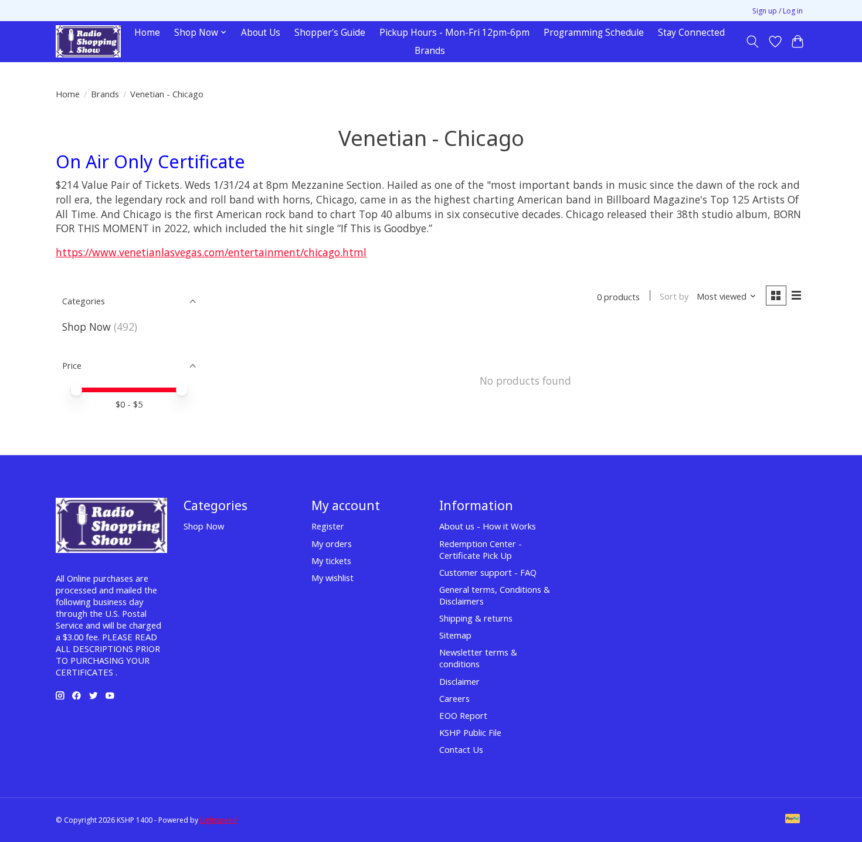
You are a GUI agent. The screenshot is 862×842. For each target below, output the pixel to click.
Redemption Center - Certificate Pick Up (480, 549)
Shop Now (86, 327)
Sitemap (455, 635)
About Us (260, 32)
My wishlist (332, 577)
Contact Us (461, 749)
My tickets (331, 560)
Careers (454, 698)
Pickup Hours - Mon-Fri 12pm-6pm (454, 32)
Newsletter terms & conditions (478, 658)
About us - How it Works (487, 526)
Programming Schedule (594, 32)
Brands (430, 51)
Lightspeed (218, 820)
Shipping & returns (476, 618)
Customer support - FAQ (488, 572)
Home (147, 32)
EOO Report (463, 715)
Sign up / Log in (777, 11)
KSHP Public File (470, 732)
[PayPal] (792, 820)
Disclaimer (459, 681)
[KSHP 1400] (88, 41)
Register (327, 526)
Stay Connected (691, 32)
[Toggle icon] (752, 41)
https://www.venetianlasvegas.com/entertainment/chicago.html (211, 252)
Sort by (674, 296)
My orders (331, 543)
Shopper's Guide (329, 32)
